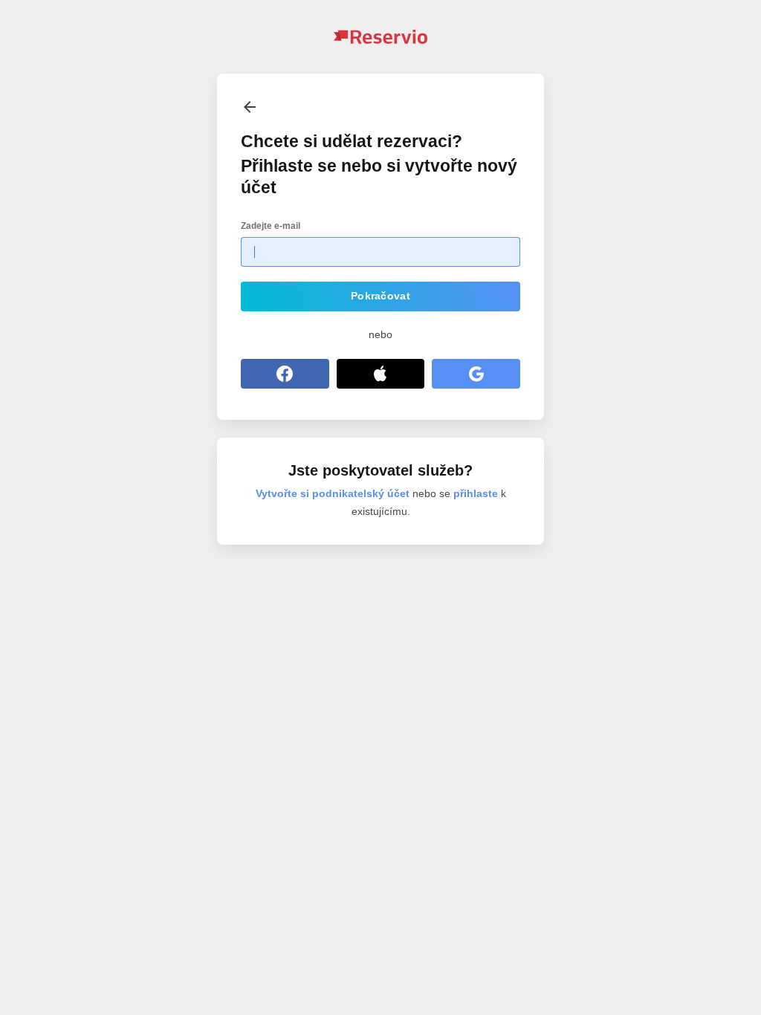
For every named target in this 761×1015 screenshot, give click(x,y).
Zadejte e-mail (270, 226)
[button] (380, 296)
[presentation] (250, 106)
